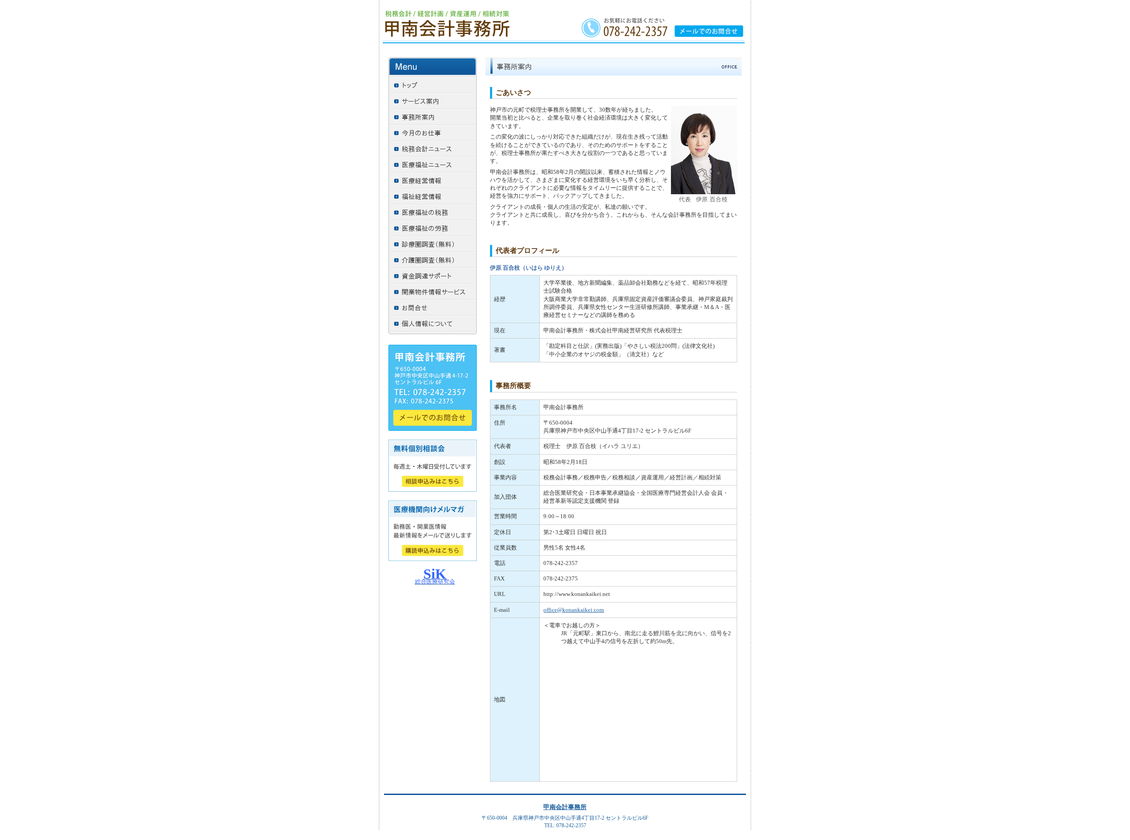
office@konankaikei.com (573, 609)
